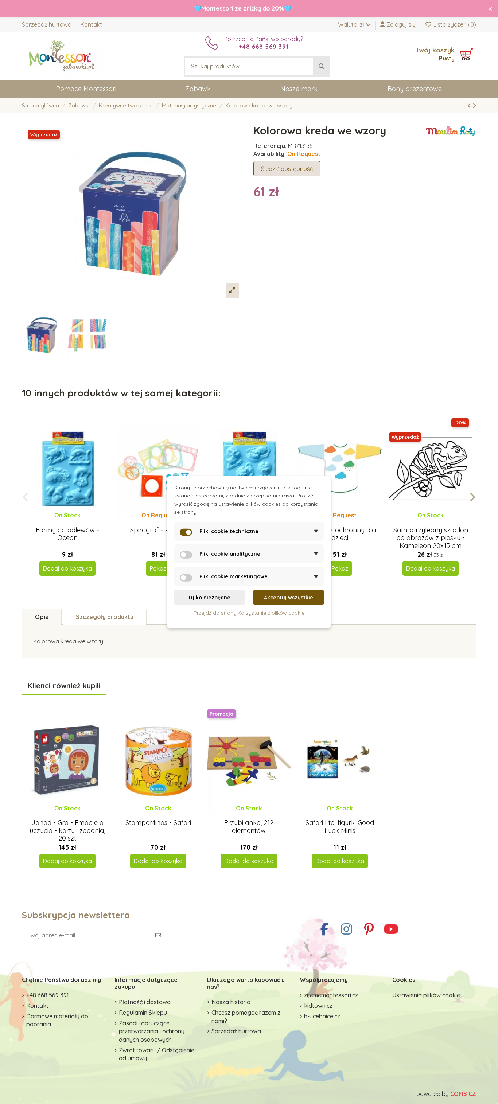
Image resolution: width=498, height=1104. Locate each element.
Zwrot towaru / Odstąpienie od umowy (156, 1054)
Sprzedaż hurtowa (47, 24)
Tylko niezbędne (209, 597)
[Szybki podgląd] (73, 522)
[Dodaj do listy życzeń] (61, 522)
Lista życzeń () (454, 24)
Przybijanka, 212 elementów (248, 826)
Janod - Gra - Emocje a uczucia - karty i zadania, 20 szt (67, 830)
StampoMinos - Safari (158, 822)
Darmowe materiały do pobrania (57, 1020)
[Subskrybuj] (158, 935)
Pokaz (158, 568)
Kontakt (91, 24)
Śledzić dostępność (287, 168)
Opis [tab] (41, 616)
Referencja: (270, 145)
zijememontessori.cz (331, 995)
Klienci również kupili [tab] (64, 686)
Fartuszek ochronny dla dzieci (340, 534)
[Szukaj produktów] (321, 66)
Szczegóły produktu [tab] (104, 616)
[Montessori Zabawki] (62, 55)
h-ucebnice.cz (322, 1016)
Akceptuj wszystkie (288, 597)
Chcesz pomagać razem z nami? (245, 1016)
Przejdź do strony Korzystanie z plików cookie (249, 613)
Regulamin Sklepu (143, 1012)
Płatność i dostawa (145, 1002)
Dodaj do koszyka (67, 568)
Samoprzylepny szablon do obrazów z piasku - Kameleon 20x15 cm (430, 538)
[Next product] (474, 105)
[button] (25, 497)
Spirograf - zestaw (158, 530)
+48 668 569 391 (47, 995)
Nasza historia (230, 1002)
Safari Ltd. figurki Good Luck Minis (340, 826)
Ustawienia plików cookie (426, 995)
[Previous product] (469, 105)
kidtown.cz (318, 1005)
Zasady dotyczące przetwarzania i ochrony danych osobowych (151, 1031)
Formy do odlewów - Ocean (67, 534)
